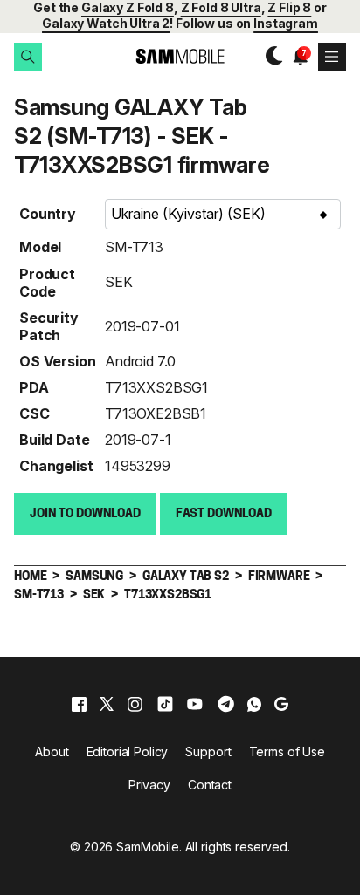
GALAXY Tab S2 (185, 577)
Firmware (279, 577)
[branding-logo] (180, 56)
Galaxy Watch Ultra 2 (106, 23)
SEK (119, 281)
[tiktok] (165, 704)
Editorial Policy (128, 751)
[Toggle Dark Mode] (269, 56)
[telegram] (226, 704)
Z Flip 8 (289, 7)
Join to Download (85, 514)
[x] (107, 704)
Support (208, 751)
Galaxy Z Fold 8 (127, 7)
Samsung (94, 577)
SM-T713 (134, 247)
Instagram (285, 23)
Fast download (224, 514)
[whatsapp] (254, 704)
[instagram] (134, 704)
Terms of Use (287, 751)
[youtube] (195, 704)
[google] (281, 704)
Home (30, 577)
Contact (210, 784)
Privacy (149, 784)
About (51, 751)
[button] (28, 57)
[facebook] (79, 704)
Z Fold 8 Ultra (221, 7)
